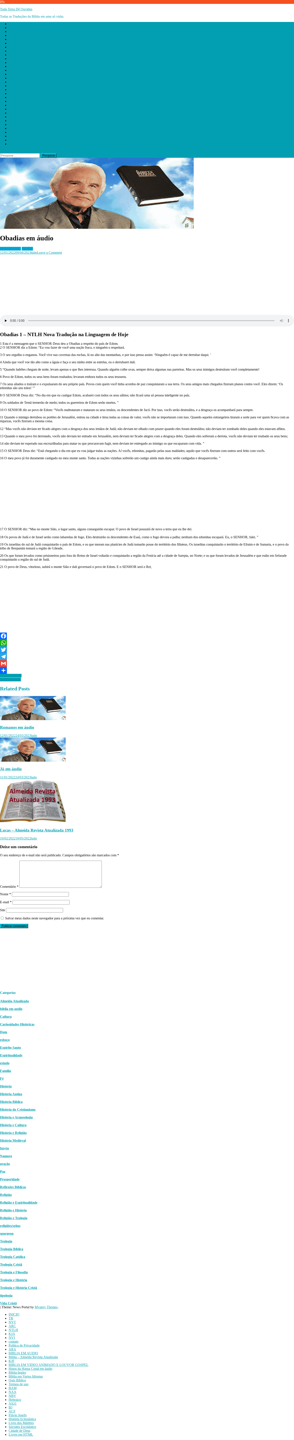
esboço (5, 1040)
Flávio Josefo (18, 124)
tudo (34, 252)
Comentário (9, 886)
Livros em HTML (21, 144)
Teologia (6, 1241)
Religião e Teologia (13, 1218)
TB (11, 27)
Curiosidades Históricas (17, 1024)
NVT (12, 31)
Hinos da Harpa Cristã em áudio (30, 78)
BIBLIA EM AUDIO (23, 62)
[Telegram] (147, 656)
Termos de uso (18, 93)
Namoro (6, 1156)
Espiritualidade (11, 1055)
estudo (4, 1063)
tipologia (6, 1295)
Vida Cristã (8, 1303)
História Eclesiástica (22, 128)
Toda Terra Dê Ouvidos (16, 9)
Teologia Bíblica (11, 1249)
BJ (10, 117)
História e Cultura (13, 1125)
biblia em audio (10, 249)
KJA (12, 43)
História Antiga (11, 1094)
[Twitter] (147, 649)
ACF (12, 120)
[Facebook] (147, 636)
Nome (5, 894)
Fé (2, 1078)
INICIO (14, 24)
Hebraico (15, 109)
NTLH (13, 39)
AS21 (13, 113)
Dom (3, 1032)
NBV (12, 105)
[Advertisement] (129, 285)
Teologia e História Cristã (18, 1288)
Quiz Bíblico (17, 89)
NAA (12, 101)
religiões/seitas (10, 1226)
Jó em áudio (11, 769)
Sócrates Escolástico (22, 136)
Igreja (4, 1148)
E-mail (6, 902)
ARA (12, 58)
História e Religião (13, 1133)
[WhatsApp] (147, 642)
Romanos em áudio (17, 727)
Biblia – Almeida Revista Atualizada (33, 66)
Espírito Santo (10, 1047)
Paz (2, 1171)
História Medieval (13, 1140)
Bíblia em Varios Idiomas (26, 86)
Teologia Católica (12, 1257)
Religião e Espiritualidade (18, 1202)
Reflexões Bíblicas (13, 1187)
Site (2, 910)
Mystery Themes (46, 1307)
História (6, 1086)
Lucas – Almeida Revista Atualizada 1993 (36, 830)
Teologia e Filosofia (14, 1272)
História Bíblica (11, 1102)
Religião (6, 1195)
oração (5, 1164)
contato (14, 51)
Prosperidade (10, 1179)
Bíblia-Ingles (17, 82)
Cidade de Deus (19, 140)
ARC (12, 35)
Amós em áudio (11, 675)
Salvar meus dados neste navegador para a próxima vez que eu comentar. (54, 918)
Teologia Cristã (11, 1264)
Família (5, 1071)
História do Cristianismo (18, 1109)
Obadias (27, 249)
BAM (13, 97)
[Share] (147, 670)
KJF (11, 70)
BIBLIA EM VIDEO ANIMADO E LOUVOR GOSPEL (48, 74)
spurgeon (7, 1233)
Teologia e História (13, 1280)
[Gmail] (147, 663)
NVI (12, 47)
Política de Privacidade (24, 55)
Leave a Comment (49, 252)
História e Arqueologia (16, 1117)
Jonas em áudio (10, 679)
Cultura (6, 1016)
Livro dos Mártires (21, 132)
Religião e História (13, 1210)
